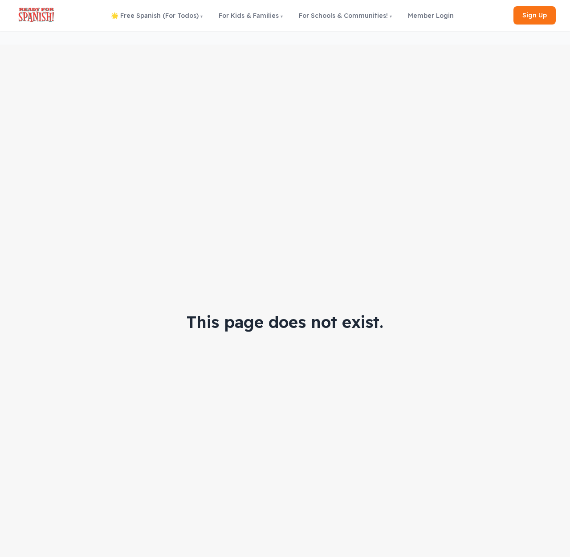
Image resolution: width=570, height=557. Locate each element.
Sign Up (534, 15)
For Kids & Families (249, 16)
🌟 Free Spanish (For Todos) (155, 16)
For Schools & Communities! (343, 16)
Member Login (431, 16)
